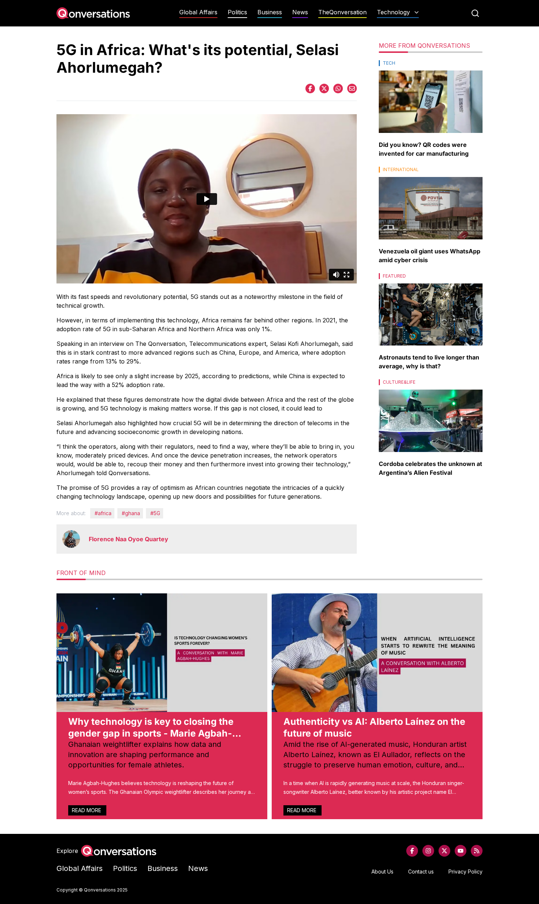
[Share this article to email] (352, 88)
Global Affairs (198, 12)
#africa (103, 513)
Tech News (398, 26)
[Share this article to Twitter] (324, 88)
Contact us (421, 871)
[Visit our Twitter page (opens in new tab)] (444, 851)
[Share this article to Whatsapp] (338, 88)
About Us (382, 871)
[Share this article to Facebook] (310, 88)
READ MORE (87, 810)
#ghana (131, 513)
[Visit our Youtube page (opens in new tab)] (460, 851)
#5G (155, 513)
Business (269, 12)
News (300, 12)
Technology (393, 12)
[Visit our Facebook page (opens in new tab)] (412, 851)
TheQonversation (342, 12)
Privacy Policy (465, 871)
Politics (237, 12)
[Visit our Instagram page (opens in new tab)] (428, 851)
